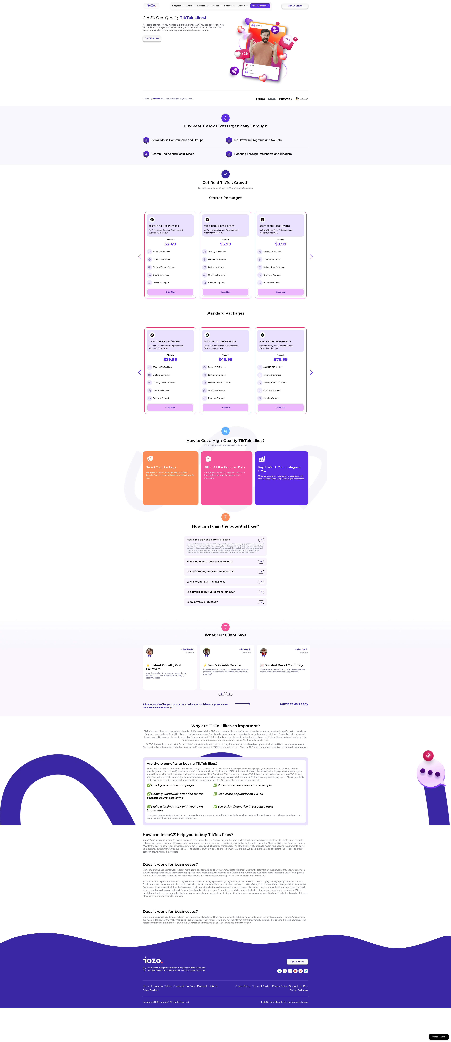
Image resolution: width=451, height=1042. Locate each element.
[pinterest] (300, 971)
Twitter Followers (299, 990)
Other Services (151, 990)
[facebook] (289, 971)
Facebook (178, 986)
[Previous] (221, 694)
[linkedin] (279, 971)
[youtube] (295, 971)
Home (146, 986)
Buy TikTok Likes (152, 38)
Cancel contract (438, 1037)
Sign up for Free (297, 962)
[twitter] (305, 971)
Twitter (168, 986)
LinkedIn (213, 986)
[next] (229, 694)
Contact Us (295, 986)
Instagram (157, 986)
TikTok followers (237, 771)
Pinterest (202, 986)
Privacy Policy (279, 986)
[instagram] (284, 971)
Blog (305, 986)
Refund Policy (243, 986)
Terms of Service (261, 986)
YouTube (190, 986)
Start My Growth (295, 6)
